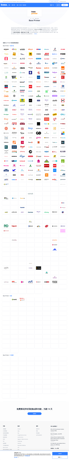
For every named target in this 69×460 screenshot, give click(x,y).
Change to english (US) (54, 1)
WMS (4, 439)
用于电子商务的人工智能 (7, 449)
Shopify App (20, 441)
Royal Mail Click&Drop (22, 445)
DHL (18, 449)
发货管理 (4, 443)
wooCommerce (20, 437)
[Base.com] (4, 5)
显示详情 (15, 457)
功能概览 (4, 428)
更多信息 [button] (24, 5)
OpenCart (19, 443)
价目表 (20, 5)
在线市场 (12, 45)
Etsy (18, 433)
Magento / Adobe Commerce (23, 439)
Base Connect (5, 447)
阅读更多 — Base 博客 (55, 448)
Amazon (19, 428)
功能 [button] (9, 5)
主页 (30, 18)
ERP (3, 441)
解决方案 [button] (13, 5)
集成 (17, 5)
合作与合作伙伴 (39, 435)
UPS (18, 447)
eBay (18, 430)
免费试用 (64, 4)
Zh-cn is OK (63, 1)
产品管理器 (5, 435)
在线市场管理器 (6, 433)
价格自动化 (5, 437)
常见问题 (37, 433)
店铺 (11, 295)
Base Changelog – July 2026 (56, 433)
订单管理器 (5, 430)
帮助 (37, 430)
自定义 (59, 457)
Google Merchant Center (22, 435)
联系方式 (37, 428)
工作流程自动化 (6, 445)
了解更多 (35, 33)
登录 (59, 4)
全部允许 (60, 453)
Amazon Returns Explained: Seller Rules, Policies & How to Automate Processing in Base (58, 439)
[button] (52, 5)
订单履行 (12, 355)
